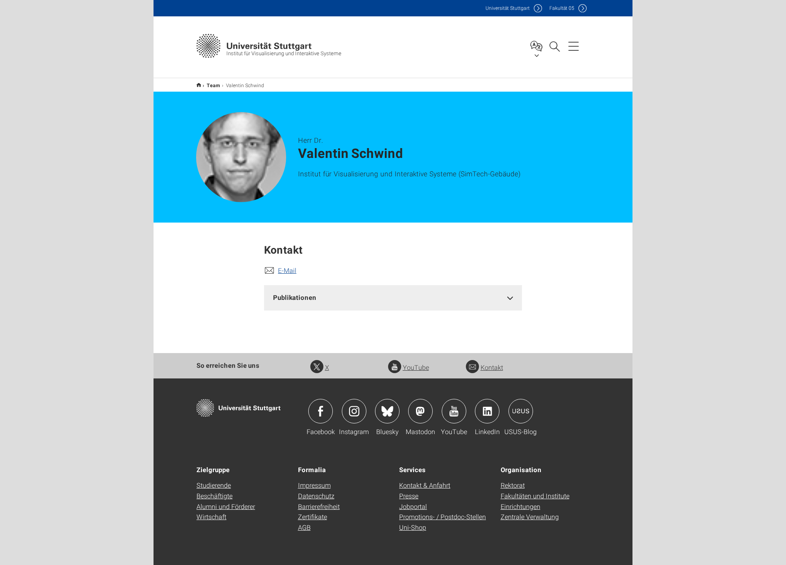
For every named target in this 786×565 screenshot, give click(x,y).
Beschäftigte (214, 495)
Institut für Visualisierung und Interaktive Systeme (198, 85)
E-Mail (287, 270)
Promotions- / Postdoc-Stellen (442, 516)
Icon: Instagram (354, 411)
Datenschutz (316, 495)
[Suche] (554, 45)
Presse (408, 495)
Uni (508, 8)
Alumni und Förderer (225, 506)
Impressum (314, 485)
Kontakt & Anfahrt (424, 485)
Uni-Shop (412, 527)
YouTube (416, 367)
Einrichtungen (520, 506)
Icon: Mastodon (420, 411)
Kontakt (492, 367)
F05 (561, 8)
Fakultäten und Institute (535, 495)
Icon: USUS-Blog (520, 411)
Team (213, 85)
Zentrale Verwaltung (530, 516)
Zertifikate (312, 516)
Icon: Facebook (320, 411)
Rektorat (513, 485)
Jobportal (413, 506)
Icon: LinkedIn (487, 411)
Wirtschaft (211, 516)
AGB (304, 527)
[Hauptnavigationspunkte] (573, 45)
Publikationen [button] (294, 297)
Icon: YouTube (454, 411)
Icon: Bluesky (387, 411)
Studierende (213, 485)
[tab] (393, 297)
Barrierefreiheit (319, 506)
